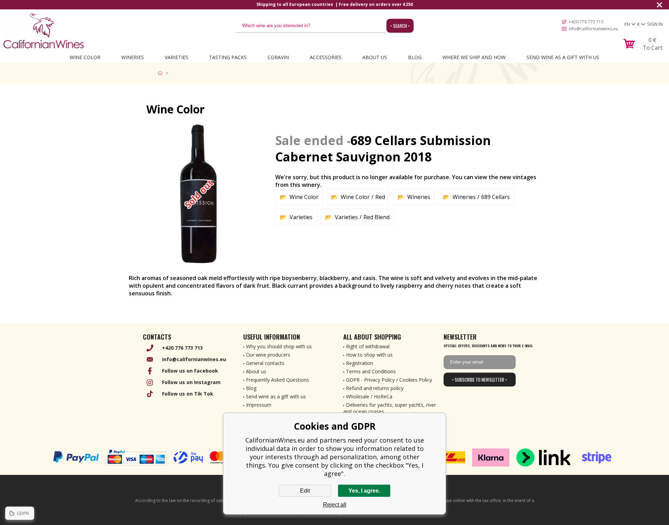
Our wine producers (268, 354)
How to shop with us (369, 354)
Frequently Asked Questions (277, 379)
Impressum (258, 404)
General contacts (265, 363)
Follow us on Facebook (190, 370)
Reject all (334, 505)
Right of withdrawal (368, 346)
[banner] (43, 31)
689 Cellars (495, 197)
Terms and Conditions (371, 371)
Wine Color (85, 57)
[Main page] (162, 73)
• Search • (400, 25)
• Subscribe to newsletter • (479, 379)
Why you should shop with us (279, 346)
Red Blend (376, 217)
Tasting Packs (228, 57)
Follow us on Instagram (191, 382)
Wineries (132, 57)
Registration (359, 363)
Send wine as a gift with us (562, 57)
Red (380, 197)
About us (256, 371)
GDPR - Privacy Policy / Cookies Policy (389, 379)
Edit (305, 491)
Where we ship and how (474, 57)
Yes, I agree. (364, 491)
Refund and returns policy (374, 388)
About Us (374, 57)
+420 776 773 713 (586, 22)
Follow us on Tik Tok (187, 393)
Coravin (278, 57)
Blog (415, 57)
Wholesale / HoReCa (369, 396)
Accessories (325, 57)
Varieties (176, 57)
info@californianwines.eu (593, 29)
